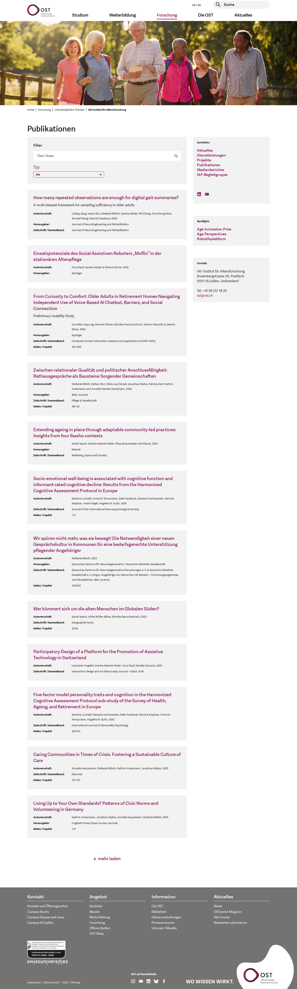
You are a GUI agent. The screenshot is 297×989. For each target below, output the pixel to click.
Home (30, 110)
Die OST (157, 906)
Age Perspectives (211, 234)
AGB (64, 982)
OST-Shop (97, 933)
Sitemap (75, 982)
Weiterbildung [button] (122, 15)
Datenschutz (51, 982)
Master (95, 912)
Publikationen (208, 165)
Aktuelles (205, 150)
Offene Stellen (100, 928)
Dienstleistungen (211, 155)
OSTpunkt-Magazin (227, 912)
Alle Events (222, 917)
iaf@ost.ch (205, 295)
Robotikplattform (211, 239)
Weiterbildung (100, 917)
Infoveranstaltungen (166, 917)
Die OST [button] (205, 15)
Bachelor (96, 906)
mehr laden (109, 859)
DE (193, 5)
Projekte (204, 160)
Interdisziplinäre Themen (69, 110)
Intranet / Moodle (164, 928)
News (218, 906)
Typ (36, 167)
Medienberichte (210, 169)
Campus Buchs (38, 912)
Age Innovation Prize (214, 229)
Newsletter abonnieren (230, 923)
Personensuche (163, 923)
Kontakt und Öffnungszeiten (47, 906)
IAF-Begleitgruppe (212, 174)
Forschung (44, 110)
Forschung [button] (167, 15)
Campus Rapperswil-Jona (45, 917)
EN (199, 5)
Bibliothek (159, 912)
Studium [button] (80, 15)
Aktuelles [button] (243, 15)
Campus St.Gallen (40, 923)
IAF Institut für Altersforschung (107, 110)
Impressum (34, 982)
